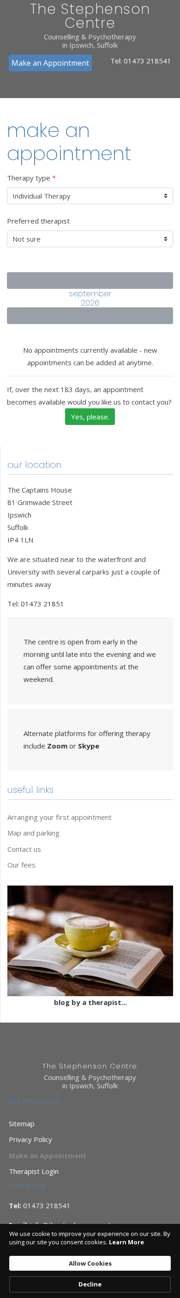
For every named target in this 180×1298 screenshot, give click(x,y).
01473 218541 (147, 60)
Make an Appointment (50, 63)
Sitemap (22, 1123)
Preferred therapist (38, 220)
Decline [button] (90, 1284)
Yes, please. (90, 416)
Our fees (21, 864)
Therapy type (31, 177)
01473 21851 (42, 603)
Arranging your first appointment (59, 817)
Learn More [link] (126, 1242)
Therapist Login (34, 1171)
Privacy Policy (30, 1139)
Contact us (24, 849)
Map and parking (33, 832)
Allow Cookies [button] (90, 1263)
